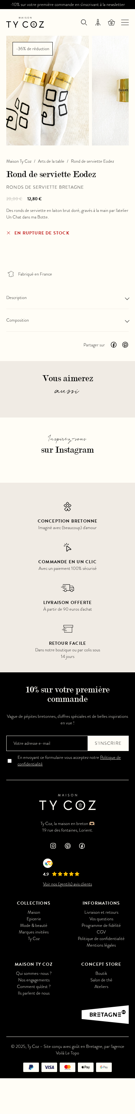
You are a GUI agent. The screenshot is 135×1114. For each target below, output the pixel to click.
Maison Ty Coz (18, 161)
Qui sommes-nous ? (34, 973)
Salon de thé (101, 980)
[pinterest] (67, 846)
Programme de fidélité (101, 925)
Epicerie (34, 919)
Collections (34, 903)
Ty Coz (34, 939)
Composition (17, 320)
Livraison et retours (101, 912)
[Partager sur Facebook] (113, 345)
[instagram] (53, 846)
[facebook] (82, 846)
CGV (101, 932)
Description (16, 298)
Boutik (101, 973)
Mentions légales (101, 945)
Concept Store (101, 964)
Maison (34, 912)
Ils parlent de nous (34, 993)
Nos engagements (34, 980)
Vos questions (101, 919)
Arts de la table (51, 161)
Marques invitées (34, 932)
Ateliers (101, 987)
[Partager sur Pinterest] (125, 345)
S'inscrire (108, 743)
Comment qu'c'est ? (34, 987)
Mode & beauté (33, 925)
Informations (101, 903)
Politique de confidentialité (101, 939)
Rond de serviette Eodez (92, 161)
